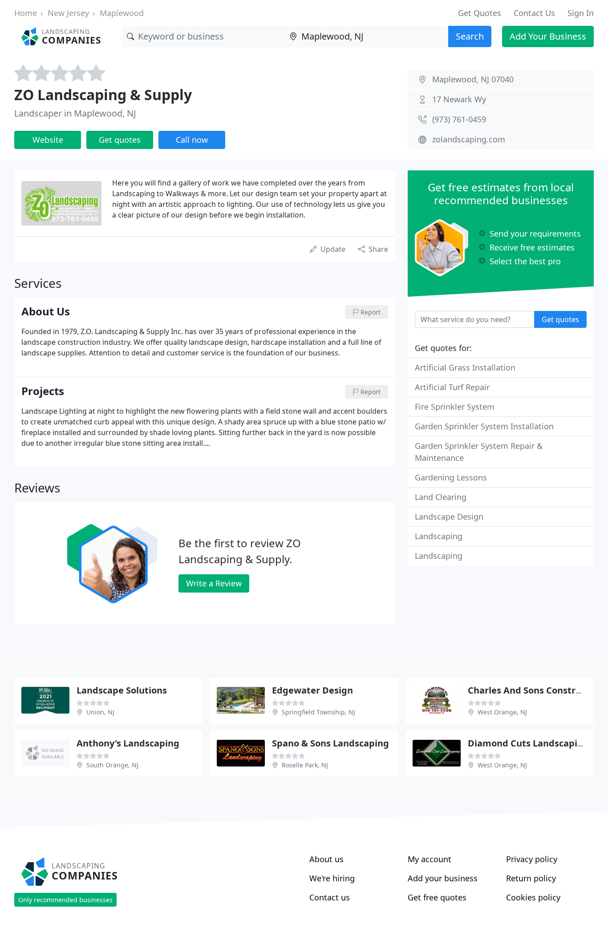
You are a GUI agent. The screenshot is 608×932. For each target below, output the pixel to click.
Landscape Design (449, 516)
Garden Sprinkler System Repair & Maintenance (479, 451)
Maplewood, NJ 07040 (473, 79)
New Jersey (68, 13)
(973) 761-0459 (459, 119)
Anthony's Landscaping (128, 743)
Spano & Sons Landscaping (330, 743)
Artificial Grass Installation (465, 367)
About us (326, 859)
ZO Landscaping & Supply (103, 94)
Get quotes (120, 139)
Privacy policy (531, 859)
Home (25, 13)
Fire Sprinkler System (455, 406)
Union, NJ (100, 712)
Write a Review (214, 583)
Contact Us (534, 13)
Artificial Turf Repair (452, 387)
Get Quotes (479, 13)
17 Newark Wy (459, 99)
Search (470, 36)
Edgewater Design (312, 690)
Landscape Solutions (122, 690)
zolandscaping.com (468, 139)
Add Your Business (548, 36)
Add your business (443, 878)
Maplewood (122, 13)
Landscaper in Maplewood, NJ (75, 113)
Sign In (580, 13)
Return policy (531, 878)
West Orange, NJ (502, 712)
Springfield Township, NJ (318, 712)
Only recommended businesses (65, 900)
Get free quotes (437, 897)
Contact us (329, 897)
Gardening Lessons (451, 477)
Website (47, 139)
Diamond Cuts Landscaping (528, 743)
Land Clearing (440, 497)
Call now (192, 139)
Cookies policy (533, 897)
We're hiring (332, 878)
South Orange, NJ (112, 765)
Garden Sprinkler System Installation (484, 426)
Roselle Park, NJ (305, 765)
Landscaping (438, 536)
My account (429, 859)
